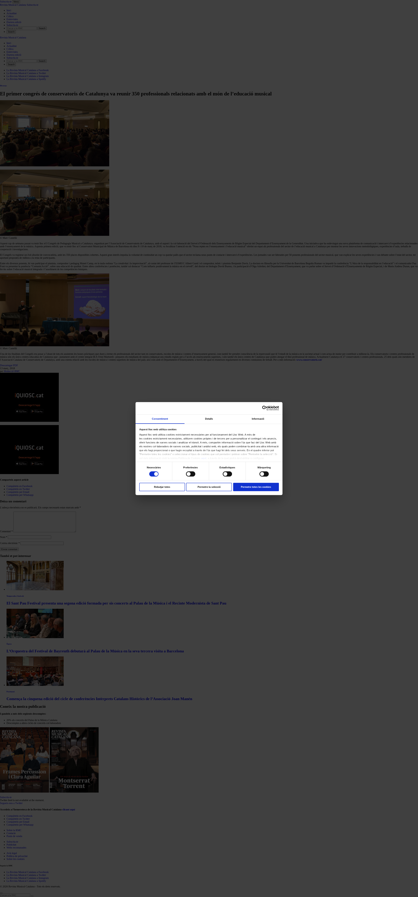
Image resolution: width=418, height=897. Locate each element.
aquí (203, 458)
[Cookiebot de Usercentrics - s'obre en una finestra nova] (264, 408)
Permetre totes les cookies (256, 487)
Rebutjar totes (162, 487)
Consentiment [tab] (160, 418)
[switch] (190, 474)
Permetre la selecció (209, 487)
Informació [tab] (258, 418)
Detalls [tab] (209, 418)
